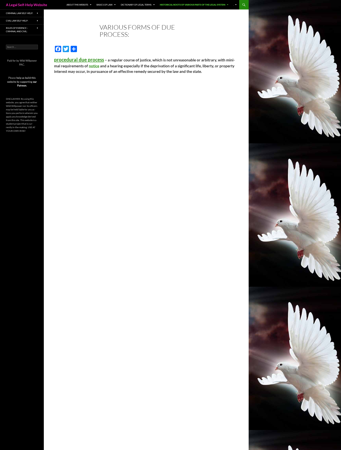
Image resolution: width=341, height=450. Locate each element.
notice (94, 66)
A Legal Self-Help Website (26, 5)
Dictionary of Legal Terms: (136, 4)
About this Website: (78, 4)
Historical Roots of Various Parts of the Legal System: (193, 4)
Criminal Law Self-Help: (19, 13)
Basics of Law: (104, 4)
